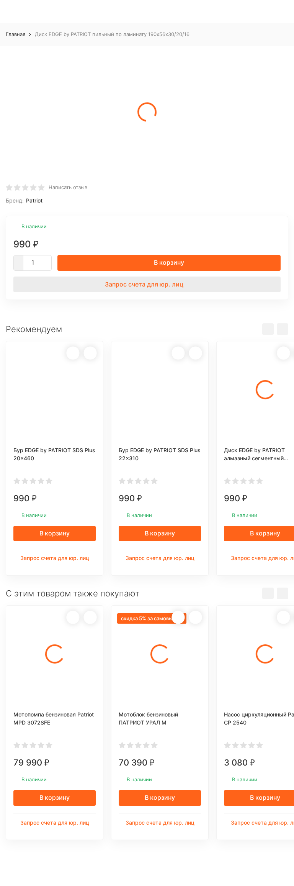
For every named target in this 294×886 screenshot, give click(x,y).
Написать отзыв (68, 187)
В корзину (169, 262)
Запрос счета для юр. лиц (144, 284)
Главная (15, 34)
